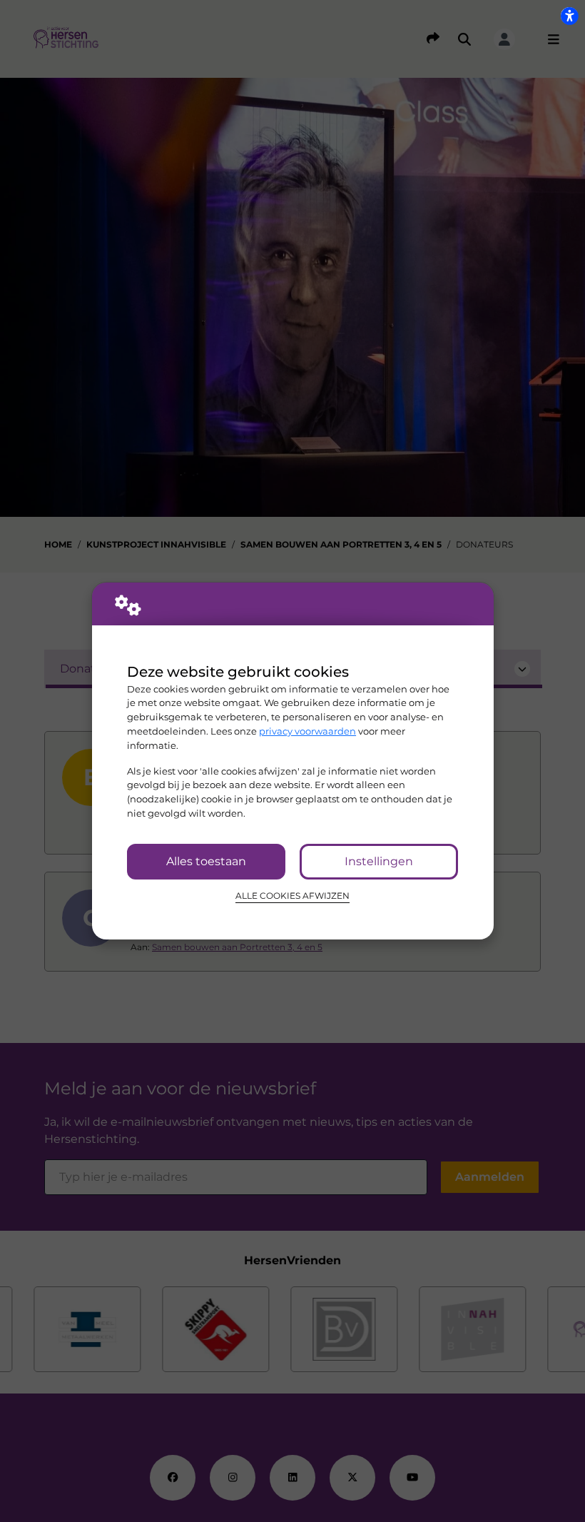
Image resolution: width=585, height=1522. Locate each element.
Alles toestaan (206, 861)
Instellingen (379, 861)
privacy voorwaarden (307, 731)
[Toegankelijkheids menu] (569, 15)
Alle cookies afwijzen (292, 896)
